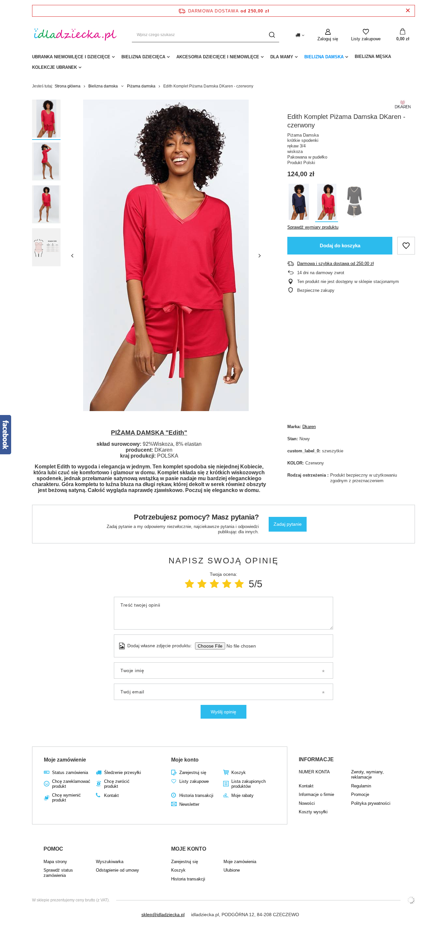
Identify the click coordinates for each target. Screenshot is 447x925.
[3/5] (214, 583)
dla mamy (281, 56)
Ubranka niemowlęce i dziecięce (71, 56)
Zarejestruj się (192, 772)
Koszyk (238, 772)
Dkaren (309, 426)
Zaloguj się (327, 38)
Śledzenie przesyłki (122, 772)
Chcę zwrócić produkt (117, 784)
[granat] (298, 203)
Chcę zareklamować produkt (71, 784)
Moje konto (185, 760)
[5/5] (239, 583)
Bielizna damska (324, 56)
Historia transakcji (196, 795)
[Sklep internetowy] (411, 900)
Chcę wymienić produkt (66, 798)
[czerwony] (326, 203)
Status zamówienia (70, 772)
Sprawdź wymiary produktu (312, 227)
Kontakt (111, 795)
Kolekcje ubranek (54, 67)
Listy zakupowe (366, 38)
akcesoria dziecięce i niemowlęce (217, 56)
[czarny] (354, 203)
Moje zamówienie (65, 760)
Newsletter (189, 804)
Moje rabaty (242, 795)
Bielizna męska (373, 56)
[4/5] (226, 583)
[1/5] (189, 583)
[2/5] (201, 583)
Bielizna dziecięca (143, 56)
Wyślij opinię (223, 711)
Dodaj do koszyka (340, 245)
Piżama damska (141, 86)
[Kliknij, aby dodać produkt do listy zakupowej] (406, 246)
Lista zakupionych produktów (248, 784)
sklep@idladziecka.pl (163, 914)
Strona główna (67, 86)
